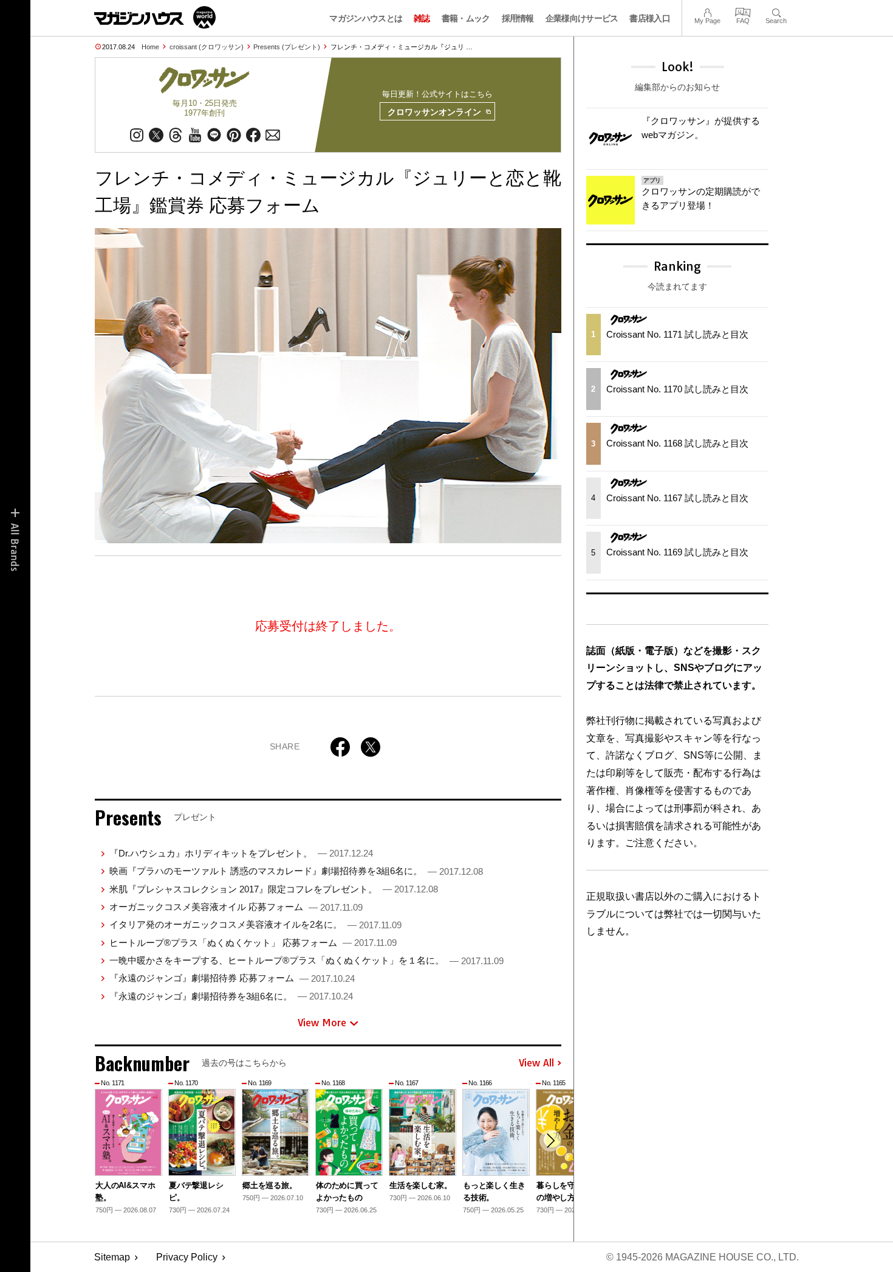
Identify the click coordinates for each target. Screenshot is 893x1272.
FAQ (743, 11)
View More (322, 1023)
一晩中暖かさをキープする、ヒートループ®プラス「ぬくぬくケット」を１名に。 (306, 960)
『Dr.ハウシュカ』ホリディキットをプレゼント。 (241, 853)
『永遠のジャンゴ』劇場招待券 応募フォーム (232, 978)
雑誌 (422, 18)
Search (776, 11)
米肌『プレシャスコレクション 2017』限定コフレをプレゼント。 (273, 889)
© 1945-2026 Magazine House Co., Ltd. (702, 1257)
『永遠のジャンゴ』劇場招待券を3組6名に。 (231, 996)
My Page (707, 11)
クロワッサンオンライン (434, 112)
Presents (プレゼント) (286, 46)
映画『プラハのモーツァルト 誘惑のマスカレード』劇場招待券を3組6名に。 (296, 871)
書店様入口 (649, 18)
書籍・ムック (466, 18)
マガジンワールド (155, 17)
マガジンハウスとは (365, 18)
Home (150, 46)
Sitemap (112, 1257)
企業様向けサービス (582, 18)
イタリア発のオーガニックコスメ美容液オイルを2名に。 (255, 924)
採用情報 (518, 18)
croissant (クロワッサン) (206, 46)
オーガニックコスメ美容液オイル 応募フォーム (236, 907)
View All (536, 1063)
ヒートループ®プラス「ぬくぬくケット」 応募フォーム (253, 942)
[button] (550, 1141)
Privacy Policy (186, 1257)
